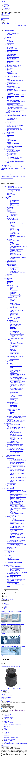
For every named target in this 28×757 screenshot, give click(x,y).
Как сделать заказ (8, 718)
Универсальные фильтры (16, 529)
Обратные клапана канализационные (17, 108)
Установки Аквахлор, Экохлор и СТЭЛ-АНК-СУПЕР (18, 545)
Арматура (12, 222)
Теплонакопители (14, 352)
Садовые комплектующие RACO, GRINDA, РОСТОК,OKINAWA (17, 569)
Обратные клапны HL (16, 448)
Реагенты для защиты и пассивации (16, 252)
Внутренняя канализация (13, 98)
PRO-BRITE (13, 243)
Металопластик (14, 290)
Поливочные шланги (12, 151)
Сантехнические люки (13, 118)
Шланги (12, 228)
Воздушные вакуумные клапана (15, 110)
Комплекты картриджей (16, 501)
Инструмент (10, 84)
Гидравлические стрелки (13, 87)
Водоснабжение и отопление (11, 66)
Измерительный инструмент (17, 384)
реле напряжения (11, 140)
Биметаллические (14, 322)
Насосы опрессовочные (16, 377)
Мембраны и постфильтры (17, 513)
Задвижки (12, 300)
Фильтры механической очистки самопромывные (18, 494)
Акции (5, 729)
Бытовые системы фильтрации (15, 125)
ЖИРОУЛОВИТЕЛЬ (15, 433)
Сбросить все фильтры (7, 599)
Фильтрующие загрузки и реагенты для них (17, 524)
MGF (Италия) (14, 373)
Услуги (12, 168)
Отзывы (3, 168)
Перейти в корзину (6, 697)
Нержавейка (13, 292)
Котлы (8, 79)
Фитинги (9, 75)
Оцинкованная (14, 313)
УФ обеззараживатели (16, 531)
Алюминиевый (14, 321)
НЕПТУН (12, 357)
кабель (8, 136)
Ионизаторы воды (11, 130)
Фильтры (12, 306)
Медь (11, 289)
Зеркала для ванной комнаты (14, 32)
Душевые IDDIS (14, 271)
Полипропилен (14, 286)
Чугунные (12, 204)
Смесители (10, 41)
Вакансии (7, 168)
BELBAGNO (13, 268)
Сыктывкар (4, 1)
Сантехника (7, 38)
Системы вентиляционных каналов (16, 115)
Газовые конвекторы (15, 329)
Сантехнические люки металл (18, 478)
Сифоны (12, 221)
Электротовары (8, 133)
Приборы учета (11, 86)
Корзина (3, 19)
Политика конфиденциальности (12, 724)
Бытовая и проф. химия (13, 52)
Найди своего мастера (9, 739)
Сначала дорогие (15, 666)
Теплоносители (14, 332)
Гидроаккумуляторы (12, 83)
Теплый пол (10, 82)
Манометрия (13, 406)
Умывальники (10, 43)
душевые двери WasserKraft (17, 272)
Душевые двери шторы (13, 61)
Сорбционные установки (16, 533)
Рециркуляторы (11, 121)
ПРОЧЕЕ (12, 235)
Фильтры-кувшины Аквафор (17, 492)
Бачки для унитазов (12, 59)
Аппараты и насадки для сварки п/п (16, 90)
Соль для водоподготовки (17, 517)
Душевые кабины (11, 58)
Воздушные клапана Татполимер (15, 453)
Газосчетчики (13, 405)
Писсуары (9, 51)
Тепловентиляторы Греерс (17, 334)
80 (9, 701)
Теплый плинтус (14, 331)
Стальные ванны (14, 203)
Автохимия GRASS (15, 244)
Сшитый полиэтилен (15, 296)
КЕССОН (12, 430)
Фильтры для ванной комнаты (18, 497)
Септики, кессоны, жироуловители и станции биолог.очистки (16, 102)
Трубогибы (13, 396)
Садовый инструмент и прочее (15, 157)
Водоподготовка (11, 126)
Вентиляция (7, 112)
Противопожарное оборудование (15, 96)
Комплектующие (14, 229)
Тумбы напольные (15, 191)
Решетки (9, 117)
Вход (2, 13)
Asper (11, 242)
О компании (7, 8)
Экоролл (12, 412)
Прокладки (13, 226)
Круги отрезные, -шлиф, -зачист (18, 381)
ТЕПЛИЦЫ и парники (13, 158)
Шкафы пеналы (11, 36)
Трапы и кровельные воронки (15, 105)
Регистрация (7, 13)
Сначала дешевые (5, 666)
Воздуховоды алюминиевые (17, 466)
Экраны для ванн (11, 54)
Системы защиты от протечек (15, 80)
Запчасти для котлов (15, 348)
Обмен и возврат (8, 740)
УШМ (11, 367)
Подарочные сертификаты (11, 737)
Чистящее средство (15, 205)
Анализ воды (10, 132)
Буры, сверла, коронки (16, 389)
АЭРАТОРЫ (13, 441)
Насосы (9, 69)
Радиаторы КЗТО (14, 325)
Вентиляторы (10, 114)
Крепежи (12, 293)
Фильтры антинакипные (16, 515)
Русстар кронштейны (15, 295)
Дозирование (13, 530)
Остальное (9, 122)
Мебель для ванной (9, 30)
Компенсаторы (14, 307)
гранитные (13, 215)
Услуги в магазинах (9, 722)
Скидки (6, 733)
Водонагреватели (11, 71)
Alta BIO (12, 437)
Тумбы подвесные (15, 190)
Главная (6, 4)
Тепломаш (12, 487)
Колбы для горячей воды (16, 504)
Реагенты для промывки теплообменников (16, 249)
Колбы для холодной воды (17, 502)
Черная (12, 315)
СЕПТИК (12, 439)
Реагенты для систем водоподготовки (15, 255)
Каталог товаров (8, 714)
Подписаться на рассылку (7, 707)
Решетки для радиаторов (16, 338)
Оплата (6, 6)
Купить (3, 694)
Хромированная (14, 314)
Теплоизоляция (11, 89)
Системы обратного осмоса (17, 526)
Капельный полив (11, 154)
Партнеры (6, 735)
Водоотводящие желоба (13, 104)
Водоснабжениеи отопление (8, 279)
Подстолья (9, 34)
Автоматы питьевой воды (14, 128)
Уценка (12, 336)
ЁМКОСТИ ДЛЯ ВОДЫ (13, 76)
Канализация (7, 97)
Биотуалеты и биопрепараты (14, 107)
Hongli (11, 364)
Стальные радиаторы (15, 324)
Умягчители (13, 519)
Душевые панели (14, 233)
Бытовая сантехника (12, 50)
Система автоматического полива (16, 156)
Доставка (6, 5)
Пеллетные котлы (14, 346)
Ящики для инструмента (16, 388)
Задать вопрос (7, 742)
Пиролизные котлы (15, 354)
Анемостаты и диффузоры (17, 469)
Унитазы (9, 44)
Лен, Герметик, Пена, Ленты (17, 230)
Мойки (9, 45)
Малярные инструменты (16, 385)
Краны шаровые (14, 303)
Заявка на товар (5, 18)
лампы (8, 137)
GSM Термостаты (14, 353)
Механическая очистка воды (17, 540)
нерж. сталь (13, 212)
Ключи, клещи (14, 392)
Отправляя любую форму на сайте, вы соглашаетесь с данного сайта (13, 710)
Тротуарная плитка (12, 160)
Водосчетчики (14, 403)
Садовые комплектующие (14, 150)
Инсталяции (10, 47)
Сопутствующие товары (13, 111)
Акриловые (13, 201)
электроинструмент (15, 368)
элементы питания (12, 147)
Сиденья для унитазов (13, 57)
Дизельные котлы (14, 345)
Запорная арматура (12, 73)
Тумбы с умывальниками (13, 33)
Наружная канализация (13, 100)
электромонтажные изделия (14, 146)
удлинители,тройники (13, 143)
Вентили (12, 299)
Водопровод (10, 72)
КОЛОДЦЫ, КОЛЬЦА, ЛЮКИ (18, 438)
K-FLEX (12, 413)
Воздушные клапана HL (16, 451)
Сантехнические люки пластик (18, 477)
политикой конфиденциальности (17, 710)
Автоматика (10, 68)
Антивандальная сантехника (14, 65)
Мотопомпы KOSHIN (16, 366)
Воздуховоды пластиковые (17, 462)
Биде (8, 64)
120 (11, 701)
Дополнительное (11, 55)
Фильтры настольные (15, 498)
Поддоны (9, 62)
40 (8, 701)
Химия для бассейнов (15, 527)
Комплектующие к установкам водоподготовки (18, 538)
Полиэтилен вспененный (16, 414)
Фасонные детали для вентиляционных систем (16, 464)
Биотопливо (10, 93)
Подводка (12, 232)
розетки (9, 142)
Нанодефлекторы (11, 119)
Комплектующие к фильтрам (17, 499)
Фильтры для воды (9, 123)
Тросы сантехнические (16, 382)
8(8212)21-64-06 (11, 23)
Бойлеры (12, 349)
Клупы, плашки (14, 391)
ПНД (11, 288)
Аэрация (12, 536)
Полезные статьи (8, 609)
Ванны (8, 40)
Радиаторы (10, 77)
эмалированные (14, 214)
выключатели (10, 135)
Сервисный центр (8, 717)
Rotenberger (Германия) (16, 370)
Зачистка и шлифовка (15, 380)
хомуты (9, 144)
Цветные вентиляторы (16, 459)
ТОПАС (12, 431)
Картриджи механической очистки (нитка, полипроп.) (17, 506)
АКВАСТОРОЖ (14, 359)
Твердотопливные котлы (16, 343)
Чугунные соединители (16, 317)
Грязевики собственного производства (17, 94)
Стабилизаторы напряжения (14, 91)
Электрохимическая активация (15, 129)
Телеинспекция (14, 398)
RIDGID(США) (14, 371)
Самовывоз (7, 721)
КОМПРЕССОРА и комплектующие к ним (16, 435)
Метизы (12, 399)
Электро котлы (14, 342)
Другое (9, 37)
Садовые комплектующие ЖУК (18, 572)
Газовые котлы (14, 341)
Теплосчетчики (14, 407)
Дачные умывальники (13, 153)
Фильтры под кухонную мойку (18, 491)
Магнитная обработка (16, 534)
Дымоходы (13, 350)
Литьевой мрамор (14, 200)
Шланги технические (15, 575)
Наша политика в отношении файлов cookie (15, 743)
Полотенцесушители (12, 48)
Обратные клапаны (15, 304)
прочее (8, 139)
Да (3, 595)
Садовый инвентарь (9, 149)
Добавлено (3, 698)
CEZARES (13, 269)
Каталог (3, 27)
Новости (17, 168)
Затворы (12, 302)
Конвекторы (13, 328)
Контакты (6, 9)
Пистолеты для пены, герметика (18, 393)
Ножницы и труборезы (16, 395)
